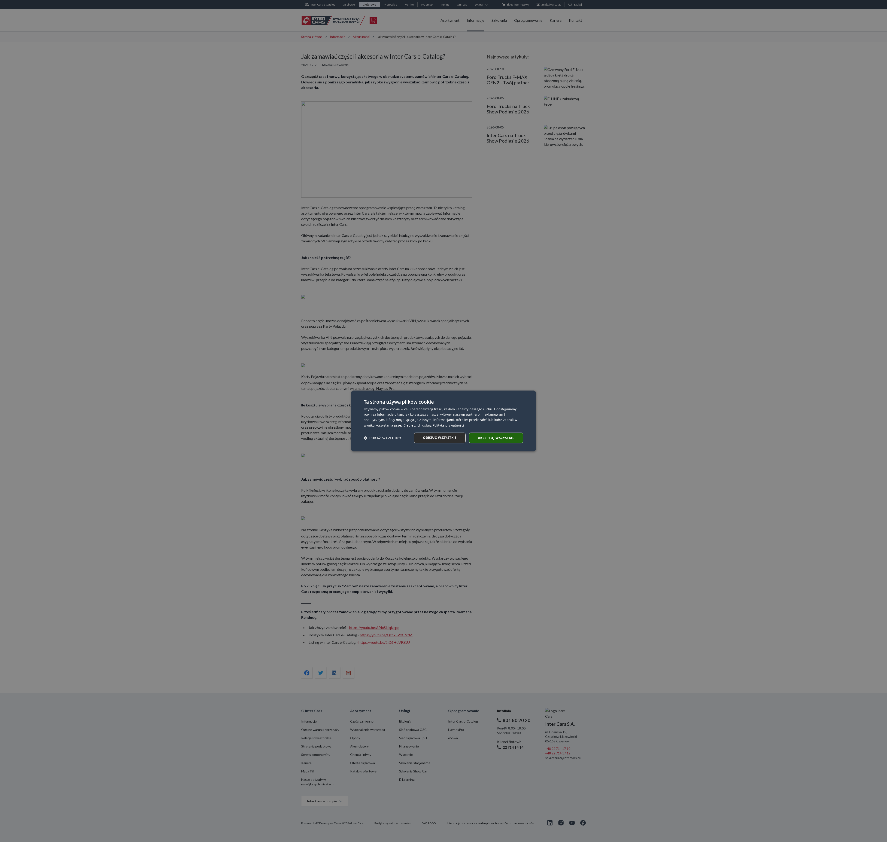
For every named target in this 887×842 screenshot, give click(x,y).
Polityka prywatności (448, 425)
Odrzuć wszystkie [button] (439, 437)
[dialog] (443, 420)
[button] (382, 437)
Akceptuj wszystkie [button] (496, 438)
